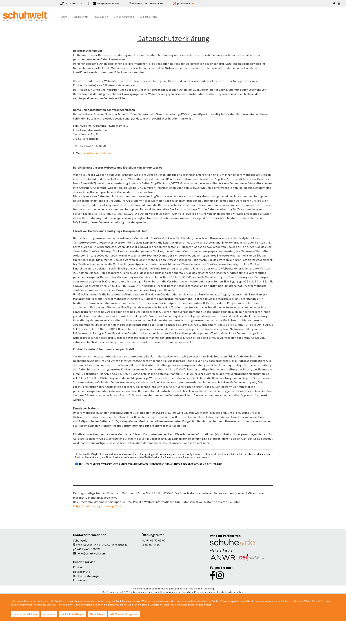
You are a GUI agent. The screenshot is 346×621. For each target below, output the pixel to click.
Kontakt (78, 567)
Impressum (80, 580)
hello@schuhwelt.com (97, 153)
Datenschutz (81, 571)
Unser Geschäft (124, 16)
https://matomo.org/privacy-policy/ (97, 506)
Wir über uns (148, 16)
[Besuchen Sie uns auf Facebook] (334, 4)
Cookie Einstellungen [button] (86, 576)
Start (63, 16)
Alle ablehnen (97, 614)
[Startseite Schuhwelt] (25, 16)
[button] (183, 4)
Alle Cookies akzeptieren (124, 614)
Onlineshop (80, 16)
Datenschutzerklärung (25, 614)
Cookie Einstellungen (73, 614)
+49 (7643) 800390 (88, 549)
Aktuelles (100, 16)
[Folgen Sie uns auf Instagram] (339, 4)
